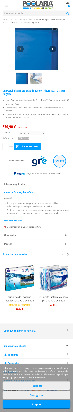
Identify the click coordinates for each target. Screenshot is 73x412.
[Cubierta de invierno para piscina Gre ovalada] (19, 278)
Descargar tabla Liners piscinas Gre (24, 226)
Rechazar (36, 385)
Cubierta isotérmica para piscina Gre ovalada (53, 298)
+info (58, 173)
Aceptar (36, 404)
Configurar (36, 395)
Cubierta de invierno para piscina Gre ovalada (19, 298)
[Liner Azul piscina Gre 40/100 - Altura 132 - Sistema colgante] (36, 49)
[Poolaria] (38, 4)
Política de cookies (38, 377)
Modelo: (6, 132)
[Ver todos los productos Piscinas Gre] (40, 160)
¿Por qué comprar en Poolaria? (20, 330)
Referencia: (8, 138)
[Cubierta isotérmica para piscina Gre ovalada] (53, 278)
